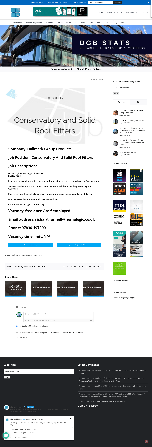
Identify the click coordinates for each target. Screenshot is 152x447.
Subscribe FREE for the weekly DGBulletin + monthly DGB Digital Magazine (58, 2)
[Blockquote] (42, 320)
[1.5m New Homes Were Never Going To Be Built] (115, 111)
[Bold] (25, 320)
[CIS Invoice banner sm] (60, 7)
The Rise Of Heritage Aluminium (132, 120)
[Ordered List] (37, 320)
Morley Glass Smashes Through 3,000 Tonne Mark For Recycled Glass (132, 142)
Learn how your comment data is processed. (65, 333)
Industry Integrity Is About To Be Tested (109, 402)
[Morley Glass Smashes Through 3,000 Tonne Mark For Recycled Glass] (115, 142)
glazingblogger (16, 419)
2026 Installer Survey (128, 152)
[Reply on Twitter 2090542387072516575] (11, 437)
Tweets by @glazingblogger (124, 298)
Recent (121, 102)
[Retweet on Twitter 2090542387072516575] (15, 437)
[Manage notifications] (146, 441)
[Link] (48, 320)
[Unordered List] (40, 320)
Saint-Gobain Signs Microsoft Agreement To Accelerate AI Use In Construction (132, 130)
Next (101, 80)
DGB (8, 255)
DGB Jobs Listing (27, 255)
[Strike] (34, 320)
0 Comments (38, 255)
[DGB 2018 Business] (76, 46)
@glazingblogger (31, 419)
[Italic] (28, 320)
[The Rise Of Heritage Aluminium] (115, 120)
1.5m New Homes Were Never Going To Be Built (131, 111)
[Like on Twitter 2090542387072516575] (20, 437)
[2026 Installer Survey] (115, 152)
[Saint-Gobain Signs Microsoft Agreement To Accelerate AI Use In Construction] (115, 130)
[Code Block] (45, 320)
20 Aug (41, 419)
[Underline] (31, 320)
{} (51, 320)
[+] (54, 320)
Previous (93, 80)
